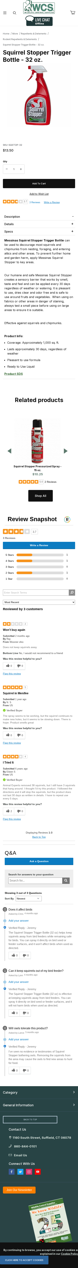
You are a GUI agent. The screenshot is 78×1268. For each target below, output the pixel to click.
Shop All (40, 496)
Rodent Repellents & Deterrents (20, 39)
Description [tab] (12, 216)
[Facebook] (12, 1172)
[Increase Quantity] (20, 169)
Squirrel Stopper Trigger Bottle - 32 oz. (23, 44)
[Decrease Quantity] (6, 169)
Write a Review (52, 202)
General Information (18, 1105)
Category (10, 1092)
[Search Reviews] (72, 592)
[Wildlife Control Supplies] (39, 7)
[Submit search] (66, 881)
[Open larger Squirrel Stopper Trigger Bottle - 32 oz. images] (39, 95)
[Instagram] (29, 1172)
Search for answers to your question (31, 874)
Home (6, 33)
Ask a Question (39, 861)
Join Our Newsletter (19, 1190)
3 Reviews (34, 202)
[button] (9, 451)
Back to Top (39, 836)
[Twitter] (20, 1172)
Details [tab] (9, 224)
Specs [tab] (8, 231)
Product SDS (13, 374)
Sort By (9, 898)
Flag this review (12, 673)
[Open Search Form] (15, 13)
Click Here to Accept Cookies (24, 1260)
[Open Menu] (5, 13)
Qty (5, 161)
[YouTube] (38, 1172)
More (15, 33)
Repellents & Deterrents (33, 33)
